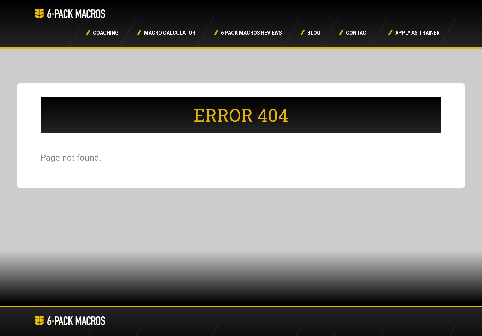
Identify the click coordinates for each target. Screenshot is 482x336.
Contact (358, 33)
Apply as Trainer (417, 33)
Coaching (106, 33)
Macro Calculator (169, 33)
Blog (313, 33)
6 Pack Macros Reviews (251, 33)
